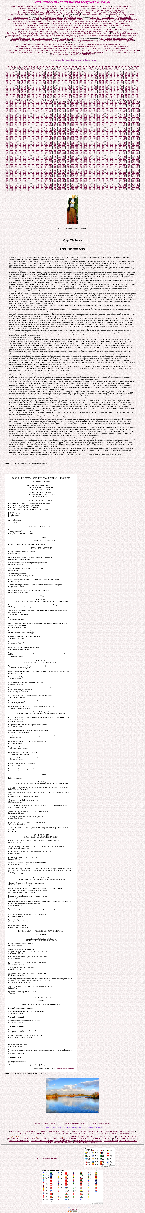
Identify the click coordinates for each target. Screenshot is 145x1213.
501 (103, 82)
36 (12, 67)
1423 (42, 118)
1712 (85, 129)
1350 (129, 114)
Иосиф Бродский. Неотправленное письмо (121, 20)
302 (33, 76)
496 (85, 82)
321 (64, 39)
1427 (59, 118)
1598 (129, 124)
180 (114, 71)
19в (80, 66)
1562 (107, 123)
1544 (29, 123)
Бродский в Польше (76, 20)
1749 (111, 131)
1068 (116, 103)
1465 (90, 119)
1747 (103, 131)
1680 (81, 128)
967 (100, 99)
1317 (120, 113)
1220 (103, 109)
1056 (63, 103)
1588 (85, 124)
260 (10, 75)
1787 (7, 133)
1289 (133, 111)
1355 (16, 115)
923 (70, 97)
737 (48, 91)
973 (122, 99)
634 (62, 87)
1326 (24, 114)
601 (74, 86)
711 (85, 90)
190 (18, 72)
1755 (137, 131)
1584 (68, 124)
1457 (55, 119)
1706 (59, 129)
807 (40, 94)
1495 (85, 120)
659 (22, 89)
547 (7, 85)
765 (18, 92)
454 (62, 81)
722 (126, 90)
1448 (16, 119)
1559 (94, 123)
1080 (33, 104)
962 (81, 99)
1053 (50, 103)
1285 (116, 111)
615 (126, 86)
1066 (107, 103)
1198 (7, 109)
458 (77, 81)
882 (51, 96)
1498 (98, 120)
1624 (107, 125)
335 (22, 77)
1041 (133, 101)
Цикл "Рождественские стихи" (32, 10)
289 (118, 75)
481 (29, 82)
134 (77, 69)
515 (22, 83)
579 (126, 85)
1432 (81, 118)
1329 (37, 114)
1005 (110, 100)
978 (7, 100)
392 (100, 78)
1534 (120, 122)
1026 (68, 101)
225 (14, 73)
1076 (16, 104)
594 (48, 86)
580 (129, 85)
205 (74, 72)
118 (18, 69)
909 (18, 97)
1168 (11, 108)
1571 (11, 124)
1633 (11, 127)
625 (29, 87)
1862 (63, 136)
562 (62, 85)
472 (129, 81)
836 (14, 95)
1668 (29, 128)
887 (70, 96)
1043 (7, 103)
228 (25, 73)
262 (18, 75)
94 (65, 68)
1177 (50, 108)
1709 (72, 129)
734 (36, 91)
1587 (81, 124)
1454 (42, 119)
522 (48, 83)
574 (107, 85)
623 (22, 87)
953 (48, 99)
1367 (68, 115)
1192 (116, 108)
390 (92, 78)
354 (37, 18)
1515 (37, 122)
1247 (85, 110)
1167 (7, 108)
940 (133, 97)
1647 (72, 127)
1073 (137, 103)
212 (100, 72)
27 (119, 66)
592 (40, 86)
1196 (133, 108)
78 (15, 68)
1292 (11, 113)
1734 (46, 131)
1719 (116, 129)
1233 (24, 110)
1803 (76, 133)
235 (51, 73)
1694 (7, 129)
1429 (68, 118)
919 (55, 97)
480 (25, 82)
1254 (116, 110)
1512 (24, 122)
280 (85, 75)
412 (40, 80)
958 (66, 99)
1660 (129, 127)
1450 (24, 119)
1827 (46, 134)
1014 (16, 101)
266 (33, 75)
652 (129, 87)
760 (133, 91)
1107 (16, 105)
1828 (50, 134)
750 (96, 91)
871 (10, 96)
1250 (98, 110)
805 (107, 16)
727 (10, 91)
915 (40, 97)
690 (7, 90)
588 (25, 86)
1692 (133, 128)
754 (111, 91)
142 (107, 69)
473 (133, 81)
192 (25, 72)
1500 (107, 120)
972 (118, 99)
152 (10, 71)
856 (88, 95)
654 (137, 87)
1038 (120, 101)
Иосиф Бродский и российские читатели (119, 14)
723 (129, 90)
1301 (50, 113)
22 (89, 66)
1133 (129, 105)
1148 (59, 106)
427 (96, 80)
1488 (55, 120)
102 (39, 14)
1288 (129, 111)
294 (137, 75)
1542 (20, 123)
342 (48, 77)
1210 (59, 109)
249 (103, 73)
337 (29, 77)
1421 (33, 118)
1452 (33, 119)
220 (129, 72)
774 (51, 92)
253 (118, 73)
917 (48, 97)
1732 (37, 131)
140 (100, 69)
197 (44, 72)
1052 (46, 103)
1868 (90, 136)
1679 (76, 128)
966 (96, 99)
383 (66, 78)
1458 (59, 119)
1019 (37, 101)
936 (118, 97)
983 (25, 100)
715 (100, 90)
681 (103, 89)
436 (129, 80)
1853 (24, 136)
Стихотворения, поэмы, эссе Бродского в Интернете (108, 8)
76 (9, 68)
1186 (90, 108)
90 (52, 68)
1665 (16, 128)
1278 (85, 111)
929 (92, 97)
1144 (42, 106)
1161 (116, 106)
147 (126, 69)
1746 (98, 131)
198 (35, 14)
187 (7, 72)
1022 (50, 101)
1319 (129, 113)
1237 (42, 110)
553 (29, 85)
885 (62, 96)
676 (85, 89)
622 (18, 87)
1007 (119, 100)
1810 (107, 133)
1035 (107, 101)
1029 (81, 101)
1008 (123, 100)
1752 (124, 131)
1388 (24, 117)
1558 (90, 123)
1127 (103, 105)
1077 (20, 104)
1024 (59, 101)
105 (102, 68)
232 (40, 73)
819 (85, 94)
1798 (55, 133)
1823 (29, 134)
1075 (11, 104)
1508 (7, 122)
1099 (116, 104)
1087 (63, 104)
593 (44, 86)
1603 (16, 125)
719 (114, 90)
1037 (116, 101)
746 (81, 91)
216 (114, 72)
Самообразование (118, 10)
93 (62, 68)
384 (70, 78)
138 (92, 69)
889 (77, 96)
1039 (124, 101)
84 (34, 68)
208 (85, 72)
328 (91, 18)
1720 (120, 129)
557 (44, 85)
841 (33, 95)
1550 (55, 123)
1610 (46, 125)
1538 (137, 122)
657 (14, 89)
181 (118, 71)
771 (40, 92)
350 (77, 77)
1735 (50, 131)
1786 (137, 132)
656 (10, 89)
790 (111, 92)
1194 (124, 108)
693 (18, 90)
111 (125, 68)
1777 (98, 132)
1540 (11, 123)
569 (88, 85)
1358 (29, 115)
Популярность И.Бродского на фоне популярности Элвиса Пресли (59, 44)
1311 (94, 113)
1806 (90, 133)
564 (70, 85)
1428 (63, 118)
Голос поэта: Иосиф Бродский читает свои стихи (75, 10)
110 (121, 68)
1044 (11, 103)
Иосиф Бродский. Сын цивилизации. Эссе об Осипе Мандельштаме (82, 21)
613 (118, 86)
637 (74, 87)
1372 (90, 115)
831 (129, 94)
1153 (81, 106)
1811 (111, 133)
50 (59, 67)
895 (100, 96)
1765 (46, 132)
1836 (85, 134)
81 (25, 68)
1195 (129, 108)
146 (122, 69)
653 (133, 87)
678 (92, 89)
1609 (42, 125)
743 (70, 91)
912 (29, 97)
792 (118, 92)
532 (85, 83)
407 (22, 80)
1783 (124, 132)
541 (118, 83)
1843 (116, 134)
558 (48, 85)
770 (36, 92)
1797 (50, 133)
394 (107, 78)
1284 (111, 111)
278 (77, 75)
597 (59, 86)
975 (129, 99)
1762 (33, 132)
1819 (11, 134)
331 (7, 77)
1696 (16, 129)
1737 (59, 131)
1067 (111, 103)
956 (59, 99)
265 (29, 75)
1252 (107, 110)
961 (77, 99)
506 (122, 82)
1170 (20, 108)
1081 (37, 104)
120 (25, 69)
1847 (133, 134)
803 (25, 94)
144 (114, 69)
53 (72, 67)
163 (51, 71)
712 (88, 90)
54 (75, 67)
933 (107, 97)
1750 (116, 131)
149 (133, 69)
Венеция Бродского (21, 18)
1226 (129, 109)
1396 (59, 117)
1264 (24, 111)
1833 (72, 134)
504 (114, 82)
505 (118, 82)
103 (95, 68)
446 (33, 81)
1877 (129, 136)
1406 (103, 117)
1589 (90, 124)
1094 (94, 104)
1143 (37, 106)
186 (137, 71)
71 (127, 67)
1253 (111, 110)
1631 (137, 125)
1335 (63, 114)
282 (92, 75)
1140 (24, 106)
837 (18, 95)
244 (85, 73)
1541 (16, 123)
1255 (120, 110)
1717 (107, 129)
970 (111, 99)
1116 (55, 105)
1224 (120, 109)
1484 (37, 120)
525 (59, 83)
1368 (72, 115)
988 (44, 100)
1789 (16, 133)
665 (44, 89)
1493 (76, 120)
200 (55, 72)
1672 (46, 128)
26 (112, 66)
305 (44, 76)
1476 (137, 119)
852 (74, 95)
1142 (33, 106)
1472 (120, 119)
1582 (59, 124)
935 (114, 97)
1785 (133, 132)
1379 (120, 115)
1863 (68, 136)
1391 (37, 117)
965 (92, 99)
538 (107, 83)
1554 (72, 123)
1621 (94, 125)
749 (92, 91)
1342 (94, 114)
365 (133, 77)
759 (129, 91)
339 (36, 77)
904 (133, 96)
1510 (16, 122)
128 (55, 69)
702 (51, 90)
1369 (76, 115)
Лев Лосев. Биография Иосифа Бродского (124, 37)
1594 (111, 124)
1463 (81, 119)
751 (100, 91)
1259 (137, 110)
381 (59, 78)
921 (62, 97)
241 (74, 73)
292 (129, 75)
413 (44, 80)
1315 (111, 113)
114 (136, 68)
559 (51, 85)
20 (83, 66)
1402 (85, 117)
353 (88, 77)
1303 (59, 113)
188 (10, 72)
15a (53, 66)
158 (33, 71)
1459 (63, 119)
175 (96, 71)
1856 (37, 136)
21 (86, 66)
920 (59, 97)
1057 (68, 103)
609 (103, 86)
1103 (133, 104)
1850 (11, 136)
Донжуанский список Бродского (27, 46)
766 (22, 92)
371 (22, 78)
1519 (55, 122)
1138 (16, 106)
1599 (133, 124)
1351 (133, 114)
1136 (7, 106)
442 (18, 81)
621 (14, 87)
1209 (55, 109)
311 (66, 76)
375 (36, 78)
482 (33, 82)
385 (74, 78)
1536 (129, 122)
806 (36, 94)
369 (14, 78)
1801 (68, 133)
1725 (7, 131)
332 (10, 77)
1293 (16, 113)
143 (111, 69)
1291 (7, 113)
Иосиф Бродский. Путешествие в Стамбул (23, 35)
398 (122, 78)
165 (59, 71)
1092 (85, 104)
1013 (11, 101)
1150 (68, 106)
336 (25, 77)
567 (81, 85)
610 (107, 86)
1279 (90, 111)
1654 (103, 127)
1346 (111, 114)
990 (51, 100)
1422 (37, 118)
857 (92, 95)
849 (62, 95)
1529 (98, 122)
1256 (124, 110)
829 (122, 94)
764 (14, 92)
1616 (72, 125)
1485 (42, 120)
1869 (94, 136)
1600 (137, 124)
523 (51, 83)
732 (29, 91)
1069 (120, 103)
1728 (20, 131)
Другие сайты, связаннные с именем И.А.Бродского (115, 41)
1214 (76, 109)
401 (133, 78)
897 (107, 96)
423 (81, 80)
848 (59, 95)
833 (137, 94)
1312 (98, 113)
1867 (85, 136)
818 (81, 94)
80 (22, 68)
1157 (98, 106)
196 (40, 72)
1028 (76, 101)
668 (55, 89)
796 (133, 92)
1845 (124, 134)
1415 (7, 118)
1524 (76, 122)
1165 (133, 106)
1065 (103, 103)
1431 (76, 118)
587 (22, 86)
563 (66, 85)
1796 (46, 133)
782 (81, 92)
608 (100, 86)
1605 (24, 125)
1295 (24, 113)
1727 (16, 131)
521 (44, 83)
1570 (7, 124)
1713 (90, 129)
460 (85, 81)
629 (44, 87)
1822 (24, 134)
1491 (68, 120)
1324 (16, 114)
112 (128, 68)
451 (102, 39)
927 (85, 97)
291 (126, 75)
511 (7, 83)
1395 (55, 117)
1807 (94, 133)
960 (74, 99)
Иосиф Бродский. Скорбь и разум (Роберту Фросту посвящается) (30, 33)
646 (107, 87)
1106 (11, 105)
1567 (129, 123)
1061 (85, 103)
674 (77, 89)
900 (118, 96)
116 (10, 69)
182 (122, 71)
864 (118, 95)
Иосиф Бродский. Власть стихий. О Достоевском (30, 23)
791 (114, 92)
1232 (20, 110)
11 (37, 66)
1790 (20, 133)
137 (88, 69)
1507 (137, 120)
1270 (50, 111)
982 (22, 100)
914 (36, 97)
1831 (63, 134)
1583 (63, 124)
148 (129, 69)
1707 (63, 129)
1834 (76, 134)
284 (100, 75)
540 (114, 83)
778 (66, 92)
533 (88, 83)
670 (62, 89)
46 (47, 67)
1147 (55, 106)
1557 (85, 123)
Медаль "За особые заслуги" (57, 52)
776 (59, 92)
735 (40, 91)
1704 (50, 129)
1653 (98, 127)
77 (12, 68)
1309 (85, 113)
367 (7, 78)
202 (62, 72)
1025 (63, 101)
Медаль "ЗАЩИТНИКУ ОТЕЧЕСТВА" (87, 50)
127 (51, 69)
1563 (111, 123)
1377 (111, 115)
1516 (42, 122)
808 (44, 94)
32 (135, 66)
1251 (103, 110)
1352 (137, 114)
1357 (24, 115)
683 (111, 89)
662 (33, 89)
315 (81, 76)
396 (114, 78)
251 (111, 73)
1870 (98, 136)
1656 (111, 127)
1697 (20, 129)
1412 (129, 117)
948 (29, 99)
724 (133, 90)
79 (18, 68)
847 (55, 95)
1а (8, 66)
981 (18, 100)
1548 (46, 123)
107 (110, 68)
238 (62, 73)
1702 (42, 129)
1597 (124, 124)
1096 (103, 104)
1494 (81, 120)
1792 (29, 133)
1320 (133, 113)
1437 (103, 118)
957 (62, 99)
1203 (29, 109)
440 (10, 81)
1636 (24, 127)
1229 (7, 110)
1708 (68, 129)
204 (70, 72)
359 (111, 77)
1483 (33, 120)
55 (78, 67)
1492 (72, 120)
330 (137, 76)
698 (36, 90)
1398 (68, 117)
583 (7, 86)
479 (22, 82)
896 (103, 96)
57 (84, 67)
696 (29, 90)
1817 (137, 133)
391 (96, 78)
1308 (81, 113)
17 (63, 66)
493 (74, 82)
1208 (50, 109)
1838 (94, 134)
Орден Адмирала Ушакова (92, 48)
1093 (90, 104)
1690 (124, 128)
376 (40, 78)
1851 (16, 136)
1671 (42, 128)
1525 (81, 122)
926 (81, 97)
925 (77, 97)
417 (59, 80)
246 (92, 73)
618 (137, 86)
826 (111, 94)
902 (126, 96)
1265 (29, 111)
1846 (129, 134)
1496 (90, 120)
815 (70, 94)
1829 (55, 134)
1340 (85, 114)
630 (48, 87)
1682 (90, 128)
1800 (63, 133)
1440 (116, 118)
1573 (20, 124)
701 (48, 90)
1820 (16, 134)
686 (122, 89)
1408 (111, 117)
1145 (46, 106)
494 (77, 82)
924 (74, 97)
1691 (129, 128)
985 (33, 100)
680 (100, 89)
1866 (81, 136)
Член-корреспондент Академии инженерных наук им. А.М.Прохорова (95, 52)
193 (29, 72)
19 (69, 66)
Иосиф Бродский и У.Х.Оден (121, 16)
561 (59, 85)
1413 (133, 117)
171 (81, 71)
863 (114, 95)
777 (62, 92)
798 (7, 94)
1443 (129, 118)
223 (7, 73)
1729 (24, 131)
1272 (59, 111)
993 (62, 100)
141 (78, 14)
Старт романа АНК (26, 44)
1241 (59, 110)
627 (36, 87)
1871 (103, 136)
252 (114, 73)
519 (36, 83)
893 (92, 96)
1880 (7, 137)
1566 (124, 123)
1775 (90, 132)
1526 (85, 122)
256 (129, 73)
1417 (16, 118)
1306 (72, 113)
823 (100, 94)
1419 (24, 118)
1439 (111, 118)
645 (103, 87)
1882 (16, 137)
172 (85, 71)
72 (130, 67)
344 (95, 18)
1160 (111, 106)
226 (18, 73)
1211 (63, 109)
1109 (24, 105)
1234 (29, 110)
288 (106, 6)
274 (62, 75)
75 (6, 68)
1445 (137, 118)
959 (70, 99)
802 (22, 94)
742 (66, 91)
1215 (81, 109)
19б (76, 66)
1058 (72, 103)
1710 (76, 129)
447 (36, 81)
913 (33, 97)
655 (7, 89)
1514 (33, 122)
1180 (63, 108)
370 (18, 78)
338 (33, 77)
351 (98, 18)
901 (122, 96)
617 (133, 86)
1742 (81, 131)
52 (65, 67)
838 (22, 95)
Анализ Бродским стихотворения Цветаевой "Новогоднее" (33, 29)
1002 (97, 100)
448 (40, 81)
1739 (68, 131)
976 (133, 99)
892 (88, 96)
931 (100, 97)
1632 (7, 127)
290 (122, 75)
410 (33, 80)
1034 (103, 101)
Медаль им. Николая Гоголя (115, 48)
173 (88, 71)
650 (122, 87)
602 (77, 86)
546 (137, 83)
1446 (7, 119)
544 (129, 83)
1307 (76, 113)
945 (18, 99)
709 (77, 90)
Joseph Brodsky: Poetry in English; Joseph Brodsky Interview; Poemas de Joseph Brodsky (50, 48)
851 (70, 95)
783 (85, 92)
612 (114, 86)
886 (66, 96)
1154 (85, 106)
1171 (24, 108)
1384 (7, 117)
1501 (111, 120)
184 (129, 71)
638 (77, 87)
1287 (124, 111)
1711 (81, 129)
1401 (81, 117)
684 (114, 89)
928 (88, 97)
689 (137, 89)
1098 (111, 104)
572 (100, 85)
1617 (76, 125)
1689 (120, 128)
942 (7, 99)
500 (100, 82)
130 (62, 69)
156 (25, 71)
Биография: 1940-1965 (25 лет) (124, 6)
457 (74, 81)
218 (122, 72)
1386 (16, 117)
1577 (37, 124)
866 (126, 95)
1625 (111, 125)
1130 (116, 105)
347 (66, 77)
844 (44, 95)
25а (106, 66)
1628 (124, 125)
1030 (85, 101)
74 (136, 67)
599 (66, 86)
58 (87, 67)
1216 (85, 109)
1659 (124, 127)
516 (25, 83)
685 (118, 89)
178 (107, 71)
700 (44, 90)
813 (62, 94)
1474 (129, 119)
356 (41, 18)
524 (55, 83)
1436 (98, 118)
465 (103, 81)
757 (122, 91)
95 (68, 68)
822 (96, 94)
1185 (85, 108)
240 (70, 73)
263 (22, 75)
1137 (11, 106)
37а (19, 67)
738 (51, 91)
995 (70, 100)
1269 (46, 111)
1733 (42, 131)
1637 (29, 127)
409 (29, 80)
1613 (59, 125)
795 (129, 92)
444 (25, 81)
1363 (50, 115)
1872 (107, 136)
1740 (72, 131)
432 (114, 80)
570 (92, 85)
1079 (29, 104)
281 (88, 75)
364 (129, 77)
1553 (68, 123)
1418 (20, 118)
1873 (111, 136)
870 (7, 96)
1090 (76, 104)
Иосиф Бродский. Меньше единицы (97, 33)
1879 (137, 136)
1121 (76, 105)
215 (111, 72)
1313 (103, 113)
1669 (33, 128)
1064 (98, 103)
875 (25, 96)
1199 (11, 109)
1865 (76, 136)
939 (129, 97)
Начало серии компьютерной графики (119, 39)
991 (55, 100)
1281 (98, 111)
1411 (124, 117)
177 (103, 71)
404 (10, 80)
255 (126, 73)
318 (92, 76)
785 (92, 92)
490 (46, 14)
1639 (37, 127)
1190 (107, 108)
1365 (59, 115)
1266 (33, 111)
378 (48, 78)
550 (18, 85)
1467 (98, 119)
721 (122, 90)
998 (81, 100)
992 (59, 100)
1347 (116, 114)
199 (51, 72)
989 (48, 100)
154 (18, 71)
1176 (46, 108)
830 (126, 94)
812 (59, 94)
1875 (120, 136)
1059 (76, 103)
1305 (68, 113)
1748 (107, 131)
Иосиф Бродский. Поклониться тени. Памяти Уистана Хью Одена (106, 25)
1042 (137, 101)
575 (111, 85)
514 (18, 83)
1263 (20, 111)
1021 (46, 101)
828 (118, 94)
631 (51, 87)
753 (107, 91)
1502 (116, 120)
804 (29, 94)
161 (44, 71)
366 (137, 77)
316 (85, 76)
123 (36, 69)
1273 (63, 111)
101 (87, 68)
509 (133, 82)
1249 (94, 110)
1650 (85, 127)
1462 (76, 119)
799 (10, 94)
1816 (133, 133)
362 (122, 77)
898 (111, 96)
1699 (29, 129)
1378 (116, 115)
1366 (63, 115)
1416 (11, 118)
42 (34, 67)
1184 (81, 108)
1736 (55, 131)
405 (14, 80)
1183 (76, 108)
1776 (94, 132)
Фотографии (50, 10)
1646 (68, 127)
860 (103, 95)
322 (68, 39)
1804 (81, 133)
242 (77, 73)
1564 (116, 123)
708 (74, 90)
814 (66, 94)
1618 (81, 125)
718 (111, 90)
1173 (33, 108)
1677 (68, 128)
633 (59, 87)
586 (18, 86)
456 (70, 81)
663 (36, 89)
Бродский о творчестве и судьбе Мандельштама (90, 27)
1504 (124, 120)
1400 (76, 117)
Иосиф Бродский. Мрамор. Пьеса (121, 21)
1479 (16, 120)
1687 (111, 128)
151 (7, 71)
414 (48, 80)
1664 (11, 128)
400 (129, 78)
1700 (33, 129)
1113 (42, 105)
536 (100, 83)
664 (40, 89)
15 (49, 66)
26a (116, 66)
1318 (124, 113)
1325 (20, 114)
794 (126, 92)
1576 (33, 124)
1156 (94, 106)
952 (44, 99)
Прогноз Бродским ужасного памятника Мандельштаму (106, 44)
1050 (37, 103)
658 (18, 89)
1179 (59, 108)
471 (126, 81)
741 (62, 91)
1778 (103, 132)
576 (114, 85)
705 (62, 90)
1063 (94, 103)
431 (111, 80)
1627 (120, 125)
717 (107, 90)
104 (99, 68)
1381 (129, 115)
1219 (98, 109)
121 (29, 69)
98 (77, 68)
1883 (20, 137)
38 (22, 67)
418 (62, 80)
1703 (46, 129)
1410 (120, 117)
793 (122, 92)
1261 (11, 111)
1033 (98, 101)
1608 (37, 125)
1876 (124, 136)
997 (77, 100)
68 (118, 67)
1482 (29, 120)
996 (74, 100)
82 (28, 68)
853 (77, 95)
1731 (33, 131)
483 (36, 82)
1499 (103, 120)
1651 (90, 127)
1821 (20, 134)
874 (22, 96)
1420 (29, 118)
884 (59, 96)
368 (10, 78)
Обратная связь (129, 52)
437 (133, 80)
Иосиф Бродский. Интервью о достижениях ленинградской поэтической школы (104, 23)
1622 (98, 125)
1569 (137, 123)
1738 (63, 131)
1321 (137, 113)
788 (103, 92)
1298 (37, 113)
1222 (111, 109)
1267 (37, 111)
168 (70, 71)
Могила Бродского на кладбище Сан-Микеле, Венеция (32, 39)
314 (77, 76)
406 (18, 80)
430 (107, 80)
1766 (50, 132)
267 (36, 75)
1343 (98, 114)
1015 (20, 101)
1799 (59, 133)
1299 (42, 113)
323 (111, 76)
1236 (37, 110)
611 (111, 86)
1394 (50, 117)
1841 (107, 134)
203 (66, 72)
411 (36, 80)
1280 (94, 111)
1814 (124, 133)
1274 (68, 111)
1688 (116, 128)
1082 (42, 104)
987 (40, 100)
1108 (20, 105)
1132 (124, 105)
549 (14, 85)
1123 (85, 105)
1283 (107, 111)
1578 (42, 124)
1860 (55, 136)
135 (81, 69)
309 (59, 76)
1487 (50, 120)
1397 (63, 117)
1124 (90, 105)
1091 (81, 104)
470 (122, 81)
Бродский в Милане (124, 18)
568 (85, 85)
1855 (33, 136)
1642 (50, 127)
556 (40, 85)
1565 (120, 123)
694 (22, 90)
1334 (59, 114)
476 (10, 82)
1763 (37, 132)
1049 (33, 103)
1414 (137, 117)
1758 (16, 132)
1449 (20, 119)
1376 (107, 115)
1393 (46, 117)
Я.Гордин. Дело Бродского (118, 12)
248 (100, 73)
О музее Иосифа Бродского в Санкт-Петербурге (79, 6)
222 (137, 72)
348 (70, 77)
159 (36, 71)
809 (48, 94)
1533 (116, 122)
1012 (7, 101)
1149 (63, 106)
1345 (107, 114)
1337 (72, 114)
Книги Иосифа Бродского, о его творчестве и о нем (50, 41)
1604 (20, 125)
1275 (72, 111)
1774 (85, 132)
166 (62, 71)
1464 (85, 119)
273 (59, 75)
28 (122, 66)
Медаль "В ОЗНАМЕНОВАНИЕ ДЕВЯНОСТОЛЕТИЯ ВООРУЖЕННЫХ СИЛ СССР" (38, 50)
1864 (72, 136)
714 (96, 90)
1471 (116, 119)
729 (18, 91)
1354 (11, 115)
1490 (63, 120)
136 (85, 69)
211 (96, 72)
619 (7, 87)
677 (88, 89)
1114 (46, 105)
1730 (29, 131)
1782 (120, 132)
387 (81, 78)
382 (62, 78)
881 (48, 96)
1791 (24, 133)
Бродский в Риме (108, 18)
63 (103, 67)
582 (137, 85)
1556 (81, 123)
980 (14, 100)
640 (85, 87)
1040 (129, 101)
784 (88, 92)
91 (55, 68)
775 (55, 92)
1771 (72, 132)
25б (109, 66)
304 (40, 76)
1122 (81, 105)
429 (103, 80)
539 (49, 14)
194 (33, 72)
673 (74, 89)
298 (18, 76)
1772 (76, 132)
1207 (46, 109)
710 (81, 90)
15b (57, 66)
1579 (46, 124)
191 (22, 72)
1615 (68, 125)
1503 (120, 120)
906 (7, 97)
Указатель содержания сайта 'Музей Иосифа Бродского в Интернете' (35, 6)
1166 (137, 106)
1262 (16, 111)
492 (70, 82)
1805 (85, 133)
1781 (116, 132)
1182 (72, 108)
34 (6, 67)
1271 (55, 111)
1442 (124, 118)
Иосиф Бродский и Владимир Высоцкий (80, 16)
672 (70, 89)
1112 (37, 105)
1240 (55, 110)
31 (131, 66)
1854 (29, 136)
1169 (16, 108)
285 (103, 75)
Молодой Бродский (102, 10)
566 (77, 85)
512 (10, 83)
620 (10, 87)
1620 (90, 125)
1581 (55, 124)
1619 (85, 125)
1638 (33, 127)
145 (118, 69)
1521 (63, 122)
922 (66, 97)
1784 (129, 132)
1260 (7, 111)
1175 (42, 108)
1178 (55, 108)
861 (107, 95)
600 (70, 86)
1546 (37, 123)
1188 (98, 108)
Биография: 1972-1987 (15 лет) (52, 8)
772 (44, 92)
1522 (68, 122)
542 (122, 83)
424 (85, 80)
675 (81, 89)
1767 (55, 132)
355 (96, 77)
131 (66, 69)
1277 (81, 111)
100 (84, 68)
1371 (85, 115)
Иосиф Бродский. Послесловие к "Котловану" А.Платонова (111, 29)
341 (44, 77)
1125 (94, 105)
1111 (33, 105)
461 (88, 81)
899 (114, 96)
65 (109, 67)
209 (88, 72)
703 (55, 90)
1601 (7, 125)
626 (33, 87)
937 (122, 97)
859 (100, 95)
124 (40, 69)
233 (44, 73)
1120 (72, 105)
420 (70, 80)
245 (88, 73)
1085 (55, 104)
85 (37, 68)
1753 (129, 131)
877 (33, 96)
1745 (94, 131)
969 (107, 99)
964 (88, 99)
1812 (116, 133)
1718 (111, 129)
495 (81, 82)
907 (10, 97)
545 (133, 83)
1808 (98, 133)
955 (55, 99)
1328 (33, 114)
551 (22, 85)
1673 (50, 128)
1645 (63, 127)
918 (51, 97)
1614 (63, 125)
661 (29, 89)
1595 (116, 124)
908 (14, 97)
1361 (42, 115)
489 (59, 82)
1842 (111, 134)
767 (25, 92)
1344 (103, 114)
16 (60, 66)
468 (114, 81)
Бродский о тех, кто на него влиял (68, 33)
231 (36, 73)
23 (96, 66)
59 (90, 67)
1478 (11, 120)
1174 (37, 108)
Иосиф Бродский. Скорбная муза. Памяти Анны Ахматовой (33, 21)
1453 (37, 119)
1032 (94, 101)
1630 (133, 125)
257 (133, 73)
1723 (133, 129)
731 (25, 91)
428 (100, 80)
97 (74, 68)
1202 (24, 109)
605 (88, 86)
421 (74, 80)
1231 (16, 110)
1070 (124, 103)
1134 (133, 105)
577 (118, 85)
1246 (81, 110)
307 (51, 76)
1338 (76, 114)
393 (103, 78)
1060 (81, 103)
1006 (115, 100)
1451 (29, 119)
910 (22, 97)
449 (44, 81)
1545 (33, 123)
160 (40, 71)
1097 (107, 104)
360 (114, 77)
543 (126, 83)
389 (88, 78)
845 (48, 95)
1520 (59, 122)
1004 (106, 100)
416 (55, 80)
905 (137, 96)
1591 (98, 124)
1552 (63, 123)
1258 (133, 110)
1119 (68, 105)
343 (51, 77)
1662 (137, 127)
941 (137, 97)
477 (14, 82)
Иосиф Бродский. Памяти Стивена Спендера (109, 31)
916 (44, 97)
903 (129, 96)
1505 (129, 120)
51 (62, 67)
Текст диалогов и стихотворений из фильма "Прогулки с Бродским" (112, 35)
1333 (55, 114)
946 (22, 99)
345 (59, 77)
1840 (103, 134)
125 (44, 69)
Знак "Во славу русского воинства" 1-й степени (27, 52)
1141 (29, 106)
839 (25, 95)
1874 (116, 136)
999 (85, 100)
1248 (90, 110)
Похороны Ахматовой (61, 14)
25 (102, 66)
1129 (111, 105)
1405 (98, 117)
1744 (90, 131)
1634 (16, 127)
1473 (124, 119)
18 (66, 66)
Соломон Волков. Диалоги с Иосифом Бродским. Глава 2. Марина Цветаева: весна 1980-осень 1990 (42, 37)
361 (118, 77)
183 (126, 71)
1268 (42, 111)
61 (96, 67)
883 (55, 96)
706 (66, 90)
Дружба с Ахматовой (18, 14)
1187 (94, 108)
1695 (11, 129)
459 (81, 81)
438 (137, 80)
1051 (42, 103)
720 (118, 90)
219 (126, 72)
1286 (120, 111)
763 (10, 92)
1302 (55, 113)
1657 (116, 127)
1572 (16, 124)
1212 (68, 109)
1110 (29, 105)
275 (66, 75)
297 (14, 76)
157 (29, 71)
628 (40, 87)
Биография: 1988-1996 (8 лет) (76, 8)
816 (74, 94)
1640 (42, 127)
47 (50, 67)
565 (74, 85)
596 (55, 86)
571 (96, 85)
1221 (107, 109)
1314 (107, 113)
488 (55, 82)
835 (10, 95)
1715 (98, 129)
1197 (137, 108)
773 (48, 92)
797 (137, 92)
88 (46, 68)
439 (7, 81)
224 (10, 73)
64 (106, 67)
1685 (103, 128)
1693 (137, 128)
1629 (129, 125)
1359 (33, 115)
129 (59, 69)
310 (62, 76)
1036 (111, 101)
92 (58, 68)
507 (126, 82)
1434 (90, 118)
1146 (50, 106)
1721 (124, 129)
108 (113, 68)
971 (114, 99)
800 (14, 94)
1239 (50, 110)
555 (36, 85)
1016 (24, 101)
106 (106, 68)
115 (7, 69)
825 (107, 94)
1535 (124, 122)
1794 (37, 133)
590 (33, 86)
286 (107, 75)
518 (33, 83)
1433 (85, 118)
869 (137, 95)
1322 (7, 114)
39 (25, 67)
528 (70, 83)
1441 (120, 118)
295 (7, 76)
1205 (37, 109)
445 (29, 81)
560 (55, 85)
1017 (29, 101)
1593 (107, 124)
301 (29, 76)
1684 (98, 128)
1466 (94, 119)
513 (14, 83)
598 (62, 86)
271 (51, 75)
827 (114, 94)
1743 (85, 131)
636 (70, 87)
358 (107, 77)
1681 (85, 128)
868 (133, 95)
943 (10, 99)
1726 (11, 131)
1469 (107, 119)
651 (126, 87)
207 (81, 72)
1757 (11, 132)
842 (36, 95)
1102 (129, 104)
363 (126, 77)
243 (81, 73)
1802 (72, 133)
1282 (103, 111)
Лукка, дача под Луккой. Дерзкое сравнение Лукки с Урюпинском (32, 20)
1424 (46, 118)
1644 (59, 127)
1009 (128, 100)
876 (29, 96)
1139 (20, 106)
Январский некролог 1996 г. (92, 14)
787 (100, 92)
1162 (120, 106)
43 (37, 67)
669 (59, 89)
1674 (55, 128)
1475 (133, 119)
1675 (59, 128)
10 (34, 66)
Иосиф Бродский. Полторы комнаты (125, 33)
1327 (29, 114)
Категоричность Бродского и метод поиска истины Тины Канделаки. (104, 46)
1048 (29, 103)
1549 (50, 123)
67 (115, 67)
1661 (133, 127)
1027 (72, 101)
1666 (20, 128)
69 (121, 67)
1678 (72, 128)
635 (66, 87)
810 (51, 94)
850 (66, 95)
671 (109, 6)
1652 (94, 127)
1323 (11, 114)
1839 (98, 134)
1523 (72, 122)
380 (55, 78)
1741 (76, 131)
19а (73, 66)
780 (74, 92)
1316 (116, 113)
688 (129, 89)
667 (51, 89)
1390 (33, 117)
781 (77, 92)
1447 (11, 119)
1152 (76, 106)
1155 (90, 106)
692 (14, 90)
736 (44, 91)
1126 (98, 105)
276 (70, 75)
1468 (103, 119)
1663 (7, 128)
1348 (120, 114)
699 (40, 90)
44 (41, 67)
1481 (24, 120)
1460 (68, 119)
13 (43, 66)
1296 (29, 113)
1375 (103, 115)
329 (133, 76)
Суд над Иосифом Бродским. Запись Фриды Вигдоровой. (85, 12)
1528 (94, 122)
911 (25, 97)
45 (44, 67)
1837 (90, 134)
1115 (50, 105)
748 (88, 91)
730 (22, 91)
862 (111, 95)
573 (103, 85)
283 (96, 75)
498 (92, 82)
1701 (37, 129)
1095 (98, 104)
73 (133, 67)
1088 (68, 104)
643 (96, 87)
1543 (24, 123)
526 (62, 83)
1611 (50, 125)
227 (22, 73)
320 (100, 76)
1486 (46, 120)
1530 (103, 122)
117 (14, 69)
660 (25, 89)
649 (118, 87)
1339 (81, 114)
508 (129, 82)
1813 (120, 133)
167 (66, 71)
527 (66, 83)
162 (48, 71)
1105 (7, 105)
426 (92, 80)
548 (10, 85)
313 (74, 76)
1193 (120, 108)
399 (126, 78)
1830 (59, 134)
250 (107, 73)
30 (128, 66)
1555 (76, 123)
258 (137, 73)
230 (33, 73)
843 (40, 95)
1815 (129, 133)
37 (15, 67)
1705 (55, 129)
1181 (68, 108)
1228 (137, 109)
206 (77, 72)
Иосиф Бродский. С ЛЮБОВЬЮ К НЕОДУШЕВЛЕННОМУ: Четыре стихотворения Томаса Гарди (55, 31)
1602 (11, 125)
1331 (46, 114)
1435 (94, 118)
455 (66, 81)
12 (40, 66)
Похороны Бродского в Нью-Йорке (93, 37)
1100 (120, 104)
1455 (46, 119)
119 (22, 69)
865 (122, 95)
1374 (98, 115)
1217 (90, 109)
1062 (90, 103)
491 (66, 82)
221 (133, 72)
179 (111, 71)
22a (93, 66)
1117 (59, 105)
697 (33, 90)
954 (51, 99)
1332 (50, 114)
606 (92, 86)
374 (33, 78)
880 (44, 96)
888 (74, 96)
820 (88, 94)
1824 (33, 134)
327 (126, 76)
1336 (68, 114)
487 (51, 82)
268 (40, 75)
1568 (133, 123)
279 (81, 75)
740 (59, 91)
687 (126, 89)
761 (137, 91)
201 (59, 72)
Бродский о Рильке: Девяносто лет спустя (72, 29)
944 (14, 99)
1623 (103, 125)
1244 (72, 110)
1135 (137, 105)
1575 (29, 124)
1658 (120, 127)
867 (129, 95)
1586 (76, 124)
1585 (72, 124)
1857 (42, 136)
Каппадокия (62, 20)
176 (100, 71)
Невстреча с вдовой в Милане (52, 16)
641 (88, 87)
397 (118, 78)
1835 (81, 134)
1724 (137, 129)
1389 (29, 117)
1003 (102, 100)
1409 (116, 117)
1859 (50, 136)
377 (44, 78)
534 (92, 83)
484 (40, 82)
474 (137, 81)
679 (96, 89)
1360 (37, 115)
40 (28, 67)
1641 (46, 127)
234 (48, 73)
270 (48, 75)
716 (103, 90)
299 (22, 76)
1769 (63, 132)
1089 (72, 104)
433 (118, 80)
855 (85, 95)
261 (14, 75)
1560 (98, 123)
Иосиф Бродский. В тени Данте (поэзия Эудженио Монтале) (63, 35)
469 (118, 81)
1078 (24, 104)
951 (40, 99)
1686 (107, 128)
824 (103, 94)
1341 (90, 114)
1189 (103, 108)
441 (14, 81)
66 (112, 67)
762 (7, 92)
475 (7, 82)
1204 (33, 109)
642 (92, 87)
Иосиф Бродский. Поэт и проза (61, 23)
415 (51, 80)
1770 (68, 132)
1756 (7, 132)
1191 (111, 108)
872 (14, 96)
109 (117, 68)
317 (88, 76)
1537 (133, 122)
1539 (7, 123)
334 (18, 77)
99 (80, 68)
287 (111, 75)
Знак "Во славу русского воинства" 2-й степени (121, 50)
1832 (68, 134)
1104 (137, 104)
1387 (20, 117)
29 (125, 66)
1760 (24, 132)
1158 (103, 106)
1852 (20, 136)
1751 (120, 131)
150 (137, 69)
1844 (120, 134)
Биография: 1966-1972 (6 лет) (28, 8)
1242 (63, 110)
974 (126, 99)
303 (36, 76)
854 (81, 95)
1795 (42, 133)
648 (114, 87)
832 (133, 94)
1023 (55, 101)
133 (74, 69)
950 (36, 99)
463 (96, 81)
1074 (7, 104)
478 (18, 82)
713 (92, 90)
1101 (124, 104)
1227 (133, 109)
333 (14, 77)
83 (31, 68)
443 (22, 81)
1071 (129, 103)
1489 (59, 120)
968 (103, 99)
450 (48, 81)
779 (70, 92)
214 (107, 72)
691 (10, 90)
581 (133, 85)
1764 (42, 132)
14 (46, 66)
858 (96, 95)
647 (111, 87)
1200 (16, 109)
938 (126, 97)
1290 (137, 111)
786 (96, 92)
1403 (90, 117)
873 (18, 96)
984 (29, 100)
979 (10, 100)
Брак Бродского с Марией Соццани (26, 16)
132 (70, 69)
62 (100, 67)
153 (14, 71)
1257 (129, 110)
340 (40, 77)
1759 (20, 132)
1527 (90, 122)
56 (81, 67)
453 (59, 81)
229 (29, 73)
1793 (33, 133)
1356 (20, 115)
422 (77, 80)
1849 (7, 136)
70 (124, 67)
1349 (124, 114)
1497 (94, 120)
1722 (129, 129)
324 (114, 76)
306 (48, 76)
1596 (120, 124)
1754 (133, 131)
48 (53, 67)
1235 (33, 110)
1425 (50, 118)
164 (55, 71)
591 (36, 86)
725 (137, 90)
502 (107, 82)
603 (81, 86)
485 (44, 82)
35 (9, 67)
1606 (29, 125)
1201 (20, 109)
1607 (33, 125)
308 (55, 76)
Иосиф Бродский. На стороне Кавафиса (65, 25)
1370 (81, 115)
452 (55, 81)
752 (103, 91)
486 (48, 82)
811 (55, 94)
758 (126, 91)
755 (114, 91)
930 (96, 97)
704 (59, 90)
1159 (107, 106)
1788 (11, 133)
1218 (94, 109)
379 (51, 78)
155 (22, 71)
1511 (20, 122)
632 (55, 87)
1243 (68, 110)
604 (85, 86)
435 (126, 80)
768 (29, 92)
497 (88, 82)
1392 (42, 117)
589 (29, 86)
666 (48, 89)
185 (133, 71)
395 (111, 78)
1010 (132, 100)
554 (33, 85)
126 (48, 69)
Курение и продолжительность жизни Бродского (59, 46)
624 (25, 87)
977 (137, 99)
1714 (94, 129)
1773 (81, 132)
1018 (33, 101)
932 (103, 97)
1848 (137, 134)
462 (92, 81)
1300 (46, 113)
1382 (133, 115)
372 (25, 78)
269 (44, 75)
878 (36, 96)
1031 (90, 101)
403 (7, 80)
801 (18, 94)
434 (122, 80)
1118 (63, 105)
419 (66, 80)
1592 (103, 124)
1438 (107, 118)
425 (88, 80)
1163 (124, 106)
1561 (103, 123)
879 (40, 96)
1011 (136, 100)
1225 (124, 109)
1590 (94, 124)
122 (33, 69)
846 (51, 95)
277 (74, 75)
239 (42, 14)
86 (40, 68)
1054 (55, 103)
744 (74, 91)
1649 (81, 127)
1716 (103, 129)
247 (96, 73)
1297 (33, 113)
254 (122, 73)
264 (25, 75)
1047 (24, 103)
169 (74, 71)
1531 (107, 122)
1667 (24, 128)
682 (107, 89)
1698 (24, 129)
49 (56, 67)
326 (122, 76)
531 (81, 83)
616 (129, 86)
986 (36, 100)
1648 (76, 127)
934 (111, 97)
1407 (107, 117)
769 (33, 92)
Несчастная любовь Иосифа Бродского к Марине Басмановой (40, 12)
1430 (72, 118)
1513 (29, 122)
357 (103, 77)
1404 (94, 117)
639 (81, 87)
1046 (20, 103)
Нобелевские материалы (20, 41)
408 (25, 80)
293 (133, 75)
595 (51, 86)
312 (70, 76)
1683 (94, 128)
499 (96, 82)
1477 (7, 120)
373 (29, 78)
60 (93, 67)
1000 (89, 100)
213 (103, 72)
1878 (133, 136)
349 (71, 39)
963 (85, 99)
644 (100, 87)
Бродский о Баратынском (95, 20)
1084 (50, 104)
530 (120, 27)
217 (118, 72)
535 (96, 83)
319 (61, 39)
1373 (94, 115)
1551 (59, 123)
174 (92, 71)
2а (14, 66)
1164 (129, 106)
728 (14, 91)
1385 (11, 117)
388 (85, 78)
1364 (55, 115)
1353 (7, 115)
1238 (46, 110)
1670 (37, 128)
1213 (72, 109)
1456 (50, 119)
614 (122, 86)
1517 (46, 122)
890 (81, 96)
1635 (20, 127)
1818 (7, 134)
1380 (124, 115)
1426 (55, 118)
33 (138, 66)
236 (55, 73)
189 (14, 72)
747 (85, 91)
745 (77, 91)
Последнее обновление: (72, 54)
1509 (11, 122)
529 (116, 27)
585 (14, 86)
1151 (72, 106)
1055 (59, 103)
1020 (42, 101)
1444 (133, 118)
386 (77, 78)
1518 (50, 122)
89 (49, 68)
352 (85, 77)
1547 (42, 123)
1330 (42, 114)
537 (103, 83)
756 (118, 91)
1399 (72, 117)
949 (33, 99)
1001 (93, 100)
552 (25, 85)
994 (66, 100)
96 (71, 68)
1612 (55, 125)
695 (25, 90)
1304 (63, 113)
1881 (11, 137)
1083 (46, 104)
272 (55, 75)
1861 (59, 136)
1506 (133, 120)
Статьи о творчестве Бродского (82, 41)
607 (96, 86)
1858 (46, 136)
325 (118, 76)
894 (96, 96)
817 (77, 94)
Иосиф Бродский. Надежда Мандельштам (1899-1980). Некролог (47, 27)
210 (92, 72)
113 (132, 68)
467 (111, 81)
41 (31, 67)
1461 (72, 119)
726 (7, 91)
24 (99, 66)
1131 (120, 105)
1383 (137, 115)
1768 (59, 132)
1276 (76, 111)
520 (40, 83)
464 (100, 81)
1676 (63, 128)
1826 (42, 134)
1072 (133, 103)
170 (77, 71)
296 (10, 76)
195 (36, 72)
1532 (111, 122)
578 (122, 85)
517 (29, 83)
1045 (16, 103)
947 (25, 99)
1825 (37, 134)
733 (33, 91)
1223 (116, 109)
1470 (111, 119)
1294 (20, 113)
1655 (107, 127)
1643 (55, 127)
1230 (11, 110)
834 (7, 95)
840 (29, 95)
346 (62, 77)
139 (96, 69)
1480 (20, 120)
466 (107, 81)
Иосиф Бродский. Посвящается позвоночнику (32, 25)
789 (107, 92)
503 (111, 82)
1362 (46, 115)
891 (85, 96)
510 (137, 82)
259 (7, 75)
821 (92, 94)
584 (10, 86)
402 (137, 78)
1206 (42, 109)
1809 (103, 133)
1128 (107, 105)
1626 (116, 125)
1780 (111, 132)
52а (104, 16)
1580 (50, 124)
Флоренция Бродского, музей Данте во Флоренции (63, 18)
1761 (29, 132)
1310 (90, 113)
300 (25, 76)
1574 (24, 124)
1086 (59, 104)
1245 (76, 110)
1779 (107, 132)
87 (43, 68)
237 (59, 73)
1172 (29, 108)
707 (70, 90)
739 (55, 91)
